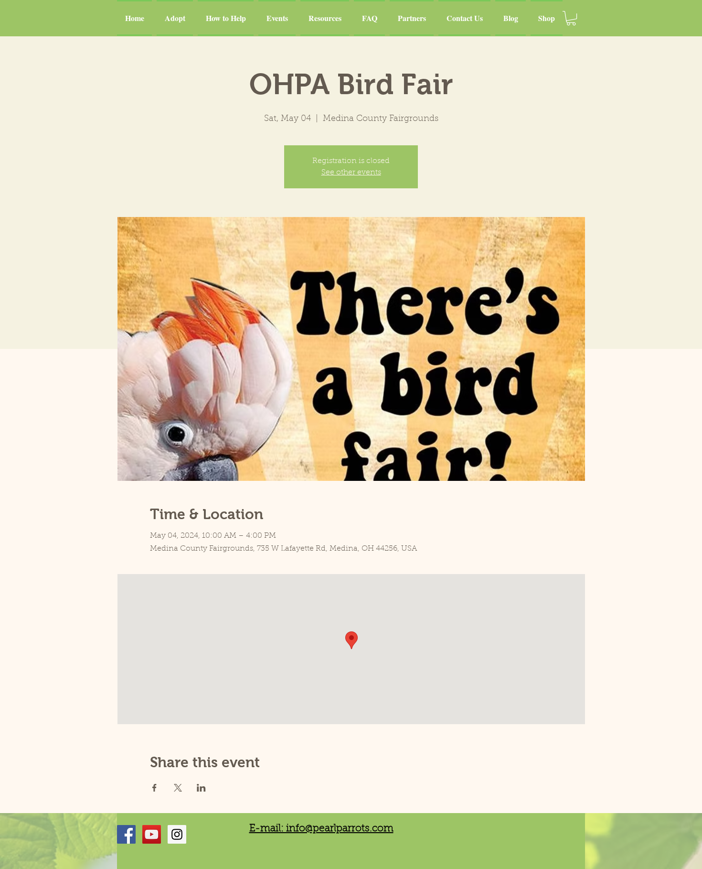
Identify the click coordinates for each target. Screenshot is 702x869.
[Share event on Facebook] (154, 788)
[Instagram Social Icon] (177, 834)
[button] (571, 18)
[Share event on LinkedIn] (201, 788)
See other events (351, 172)
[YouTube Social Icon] (151, 834)
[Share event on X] (177, 788)
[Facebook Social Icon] (126, 834)
